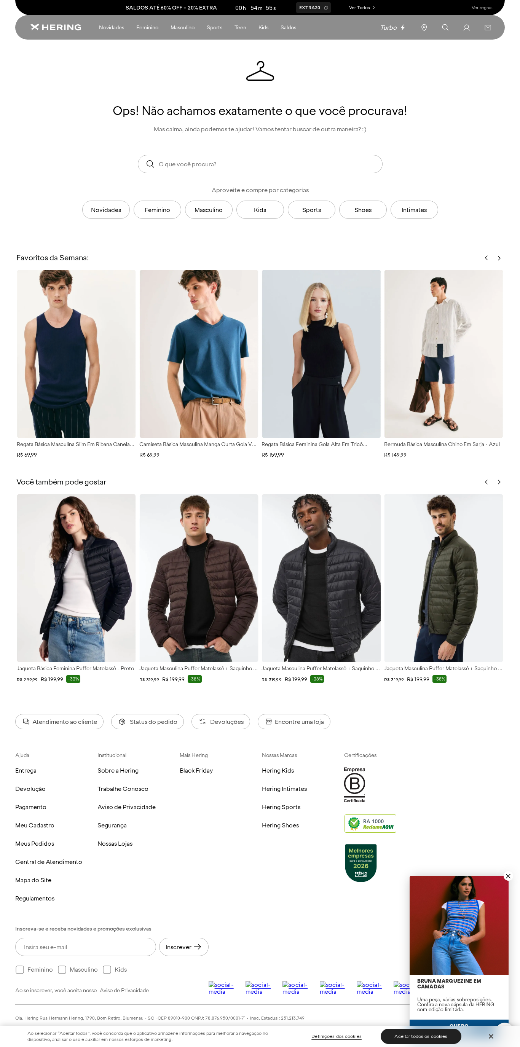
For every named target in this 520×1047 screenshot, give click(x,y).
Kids (260, 209)
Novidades (106, 209)
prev (486, 482)
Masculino (209, 209)
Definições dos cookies (336, 1036)
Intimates (414, 209)
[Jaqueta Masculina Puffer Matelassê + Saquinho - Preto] (321, 578)
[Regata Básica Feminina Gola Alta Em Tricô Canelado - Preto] (321, 354)
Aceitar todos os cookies (420, 1036)
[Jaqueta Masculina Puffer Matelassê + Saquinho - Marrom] (198, 578)
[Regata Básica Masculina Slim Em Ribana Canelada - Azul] (76, 354)
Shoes (363, 209)
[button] (488, 27)
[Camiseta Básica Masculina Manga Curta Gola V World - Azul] (198, 354)
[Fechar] (491, 1036)
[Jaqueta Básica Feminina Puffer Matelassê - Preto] (76, 578)
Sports (311, 209)
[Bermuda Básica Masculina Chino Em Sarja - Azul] (443, 354)
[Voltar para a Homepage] (55, 27)
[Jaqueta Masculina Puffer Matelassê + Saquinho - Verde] (443, 578)
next (499, 482)
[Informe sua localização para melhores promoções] (424, 27)
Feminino (157, 209)
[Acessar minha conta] (466, 27)
